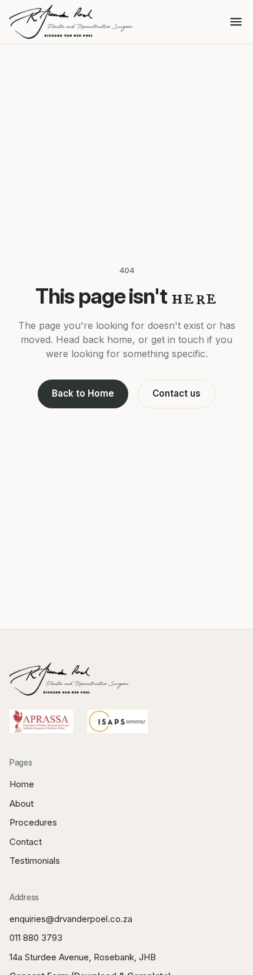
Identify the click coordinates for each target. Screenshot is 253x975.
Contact (25, 841)
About (21, 803)
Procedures (33, 822)
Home (21, 784)
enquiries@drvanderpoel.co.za (70, 918)
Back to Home (83, 393)
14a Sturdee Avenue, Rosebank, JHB (82, 957)
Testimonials (34, 860)
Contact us (176, 393)
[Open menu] (236, 21)
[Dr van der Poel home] (71, 22)
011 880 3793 (35, 937)
